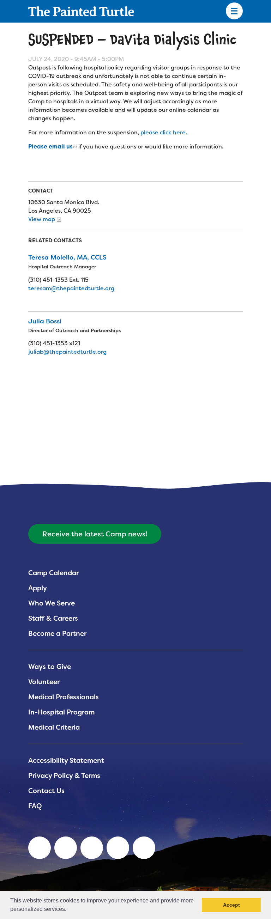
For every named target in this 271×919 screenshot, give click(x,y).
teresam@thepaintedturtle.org (71, 288)
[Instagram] (144, 847)
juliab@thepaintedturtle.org (67, 351)
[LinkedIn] (39, 847)
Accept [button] (231, 905)
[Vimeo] (118, 847)
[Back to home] (81, 11)
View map (41, 219)
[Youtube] (65, 847)
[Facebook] (91, 847)
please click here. (164, 132)
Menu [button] (234, 11)
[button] (69, 910)
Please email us (50, 146)
